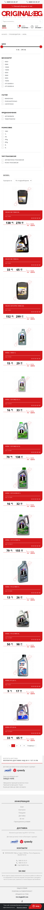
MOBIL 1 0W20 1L (10, 353)
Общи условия (22, 888)
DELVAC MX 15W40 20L (12, 212)
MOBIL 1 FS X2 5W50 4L (12, 634)
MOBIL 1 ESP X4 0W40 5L (12, 540)
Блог (22, 807)
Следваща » (31, 746)
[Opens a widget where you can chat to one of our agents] (36, 906)
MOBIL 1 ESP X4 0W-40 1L (13, 493)
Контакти (22, 810)
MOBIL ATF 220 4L (10, 727)
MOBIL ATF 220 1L (10, 680)
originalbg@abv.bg (23, 865)
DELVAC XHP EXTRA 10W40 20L (14, 306)
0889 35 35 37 (12, 2)
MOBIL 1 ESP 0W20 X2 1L (12, 399)
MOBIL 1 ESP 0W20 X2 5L (12, 446)
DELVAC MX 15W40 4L (12, 259)
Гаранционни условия (22, 822)
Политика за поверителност (22, 891)
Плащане (22, 813)
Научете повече (22, 907)
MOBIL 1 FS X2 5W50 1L (12, 587)
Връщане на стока (22, 894)
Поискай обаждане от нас (22, 6)
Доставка (22, 816)
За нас (22, 819)
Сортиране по (7, 180)
